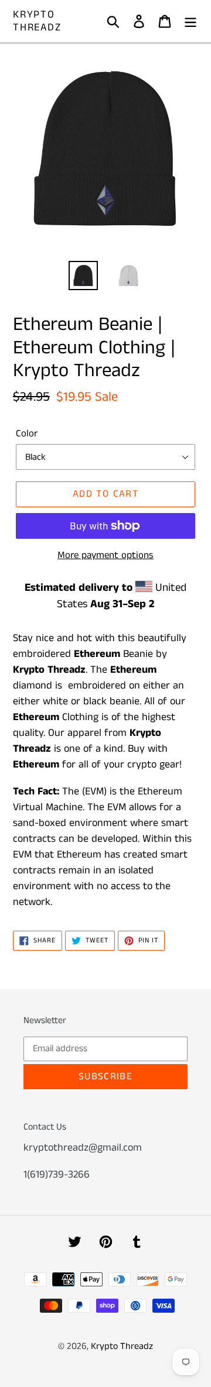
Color (27, 433)
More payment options (105, 555)
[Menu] (190, 21)
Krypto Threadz (37, 21)
